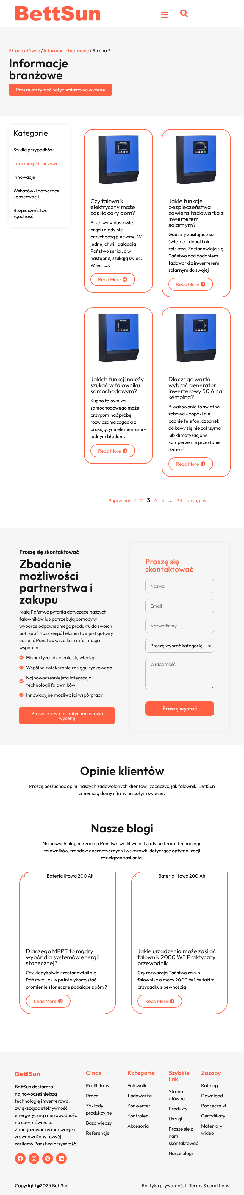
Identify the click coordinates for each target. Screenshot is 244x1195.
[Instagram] (34, 1158)
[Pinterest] (47, 1158)
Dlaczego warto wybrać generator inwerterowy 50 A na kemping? (195, 388)
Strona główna (24, 50)
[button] (184, 13)
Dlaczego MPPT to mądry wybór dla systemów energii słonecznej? (62, 957)
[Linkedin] (61, 1158)
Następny (196, 500)
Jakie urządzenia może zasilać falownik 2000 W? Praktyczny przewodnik (176, 957)
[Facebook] (20, 1158)
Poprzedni (119, 500)
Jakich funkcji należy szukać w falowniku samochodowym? (117, 385)
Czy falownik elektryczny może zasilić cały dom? (112, 206)
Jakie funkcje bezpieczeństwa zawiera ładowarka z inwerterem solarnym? (196, 212)
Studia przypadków (33, 150)
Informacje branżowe (66, 50)
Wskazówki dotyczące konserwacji (36, 194)
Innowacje (24, 177)
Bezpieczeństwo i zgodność (31, 213)
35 (179, 500)
